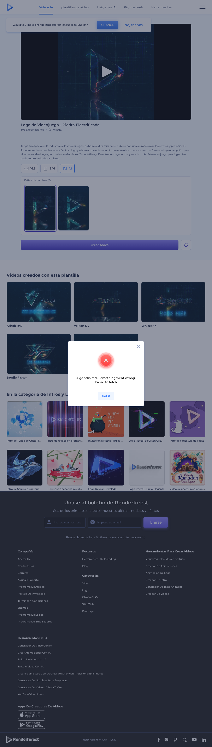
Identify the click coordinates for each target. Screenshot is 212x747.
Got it (106, 396)
